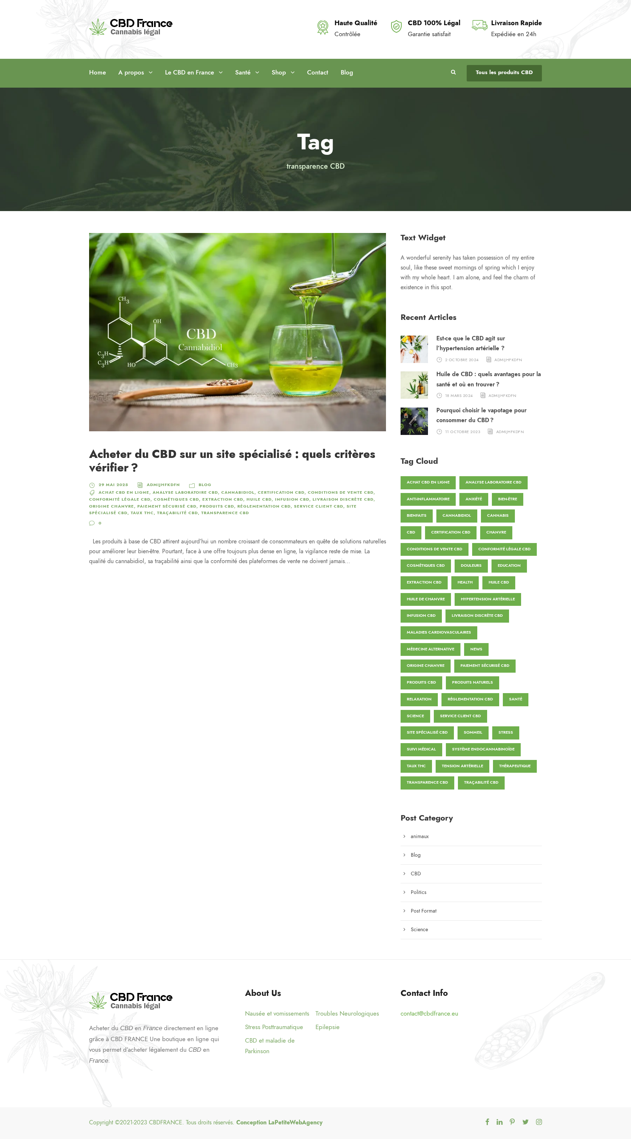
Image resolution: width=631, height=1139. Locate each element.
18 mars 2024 (459, 395)
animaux (420, 836)
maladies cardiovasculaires (439, 632)
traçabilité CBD (177, 513)
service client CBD (318, 506)
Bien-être (507, 499)
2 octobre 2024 (462, 359)
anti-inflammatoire (428, 499)
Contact (317, 72)
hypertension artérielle (488, 599)
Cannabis (498, 515)
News (476, 649)
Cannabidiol (238, 492)
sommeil (473, 732)
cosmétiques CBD (176, 499)
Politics (419, 892)
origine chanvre (111, 506)
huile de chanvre (426, 599)
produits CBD (217, 506)
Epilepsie (328, 1027)
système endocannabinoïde (483, 749)
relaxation (419, 699)
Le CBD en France (189, 72)
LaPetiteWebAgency (295, 1123)
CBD (411, 532)
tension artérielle (462, 766)
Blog (347, 72)
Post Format (423, 910)
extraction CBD (222, 499)
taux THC (142, 513)
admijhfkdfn (163, 485)
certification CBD (281, 492)
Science (415, 716)
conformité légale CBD (119, 499)
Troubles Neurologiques (347, 1013)
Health (465, 582)
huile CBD (259, 499)
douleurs (471, 565)
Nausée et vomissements (277, 1013)
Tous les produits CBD (504, 72)
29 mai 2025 (113, 485)
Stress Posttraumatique (274, 1027)
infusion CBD (292, 499)
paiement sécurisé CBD (166, 506)
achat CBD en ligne (124, 492)
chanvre (496, 532)
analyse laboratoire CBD (185, 492)
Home (97, 72)
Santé (243, 72)
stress (505, 732)
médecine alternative (430, 649)
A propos (131, 72)
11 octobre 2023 (463, 431)
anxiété (474, 499)
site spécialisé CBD (427, 732)
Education (509, 565)
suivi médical (421, 749)
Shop (279, 72)
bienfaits (417, 515)
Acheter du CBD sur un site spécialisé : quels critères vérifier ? (232, 460)
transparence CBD (225, 513)
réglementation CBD (264, 506)
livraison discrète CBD (343, 499)
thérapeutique (515, 766)
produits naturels (472, 682)
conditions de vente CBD (341, 492)
